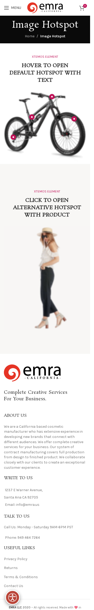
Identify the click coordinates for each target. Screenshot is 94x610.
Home (29, 36)
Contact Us (13, 586)
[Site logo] (45, 7)
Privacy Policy (15, 559)
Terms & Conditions (21, 577)
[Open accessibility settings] (12, 597)
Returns (11, 568)
